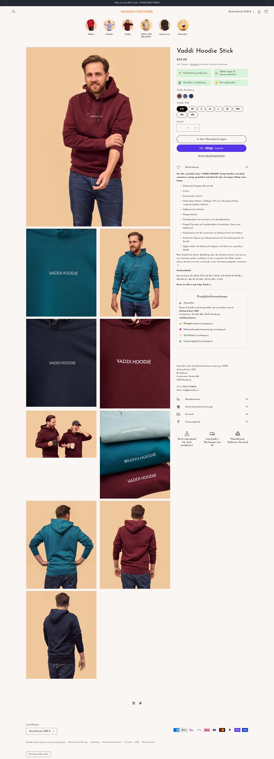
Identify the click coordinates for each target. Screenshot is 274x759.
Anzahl (180, 122)
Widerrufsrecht (148, 742)
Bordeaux (179, 96)
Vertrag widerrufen (38, 754)
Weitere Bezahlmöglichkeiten (211, 156)
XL (227, 108)
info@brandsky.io (187, 318)
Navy (191, 96)
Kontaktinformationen (112, 742)
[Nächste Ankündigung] (267, 3)
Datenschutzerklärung (78, 742)
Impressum (95, 742)
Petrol (185, 96)
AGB (137, 742)
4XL (193, 114)
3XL (182, 114)
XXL (238, 108)
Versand (194, 64)
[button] (13, 11)
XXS (182, 108)
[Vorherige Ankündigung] (6, 3)
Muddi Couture (40, 742)
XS (192, 108)
